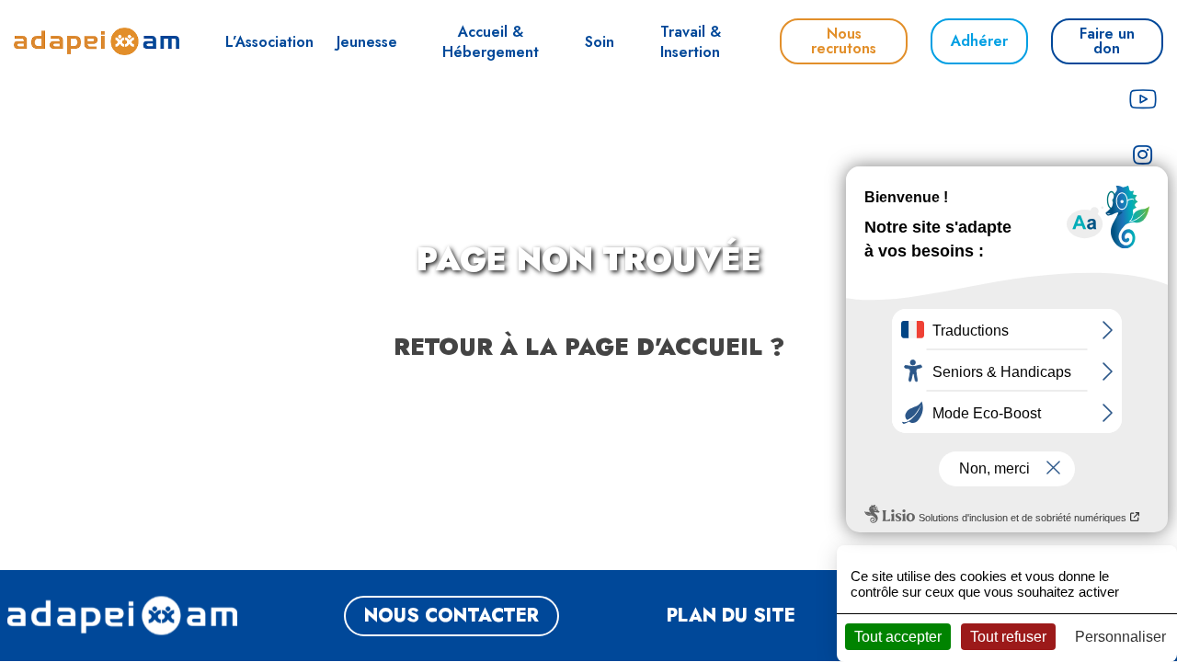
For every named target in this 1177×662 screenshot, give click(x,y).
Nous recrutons (843, 41)
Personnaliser (1120, 637)
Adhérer (979, 40)
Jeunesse (367, 41)
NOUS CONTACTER (451, 615)
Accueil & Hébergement (490, 42)
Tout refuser (1008, 637)
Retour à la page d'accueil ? (589, 346)
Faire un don (1107, 41)
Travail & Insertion (690, 42)
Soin (599, 41)
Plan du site (731, 615)
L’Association (269, 41)
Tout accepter (898, 637)
